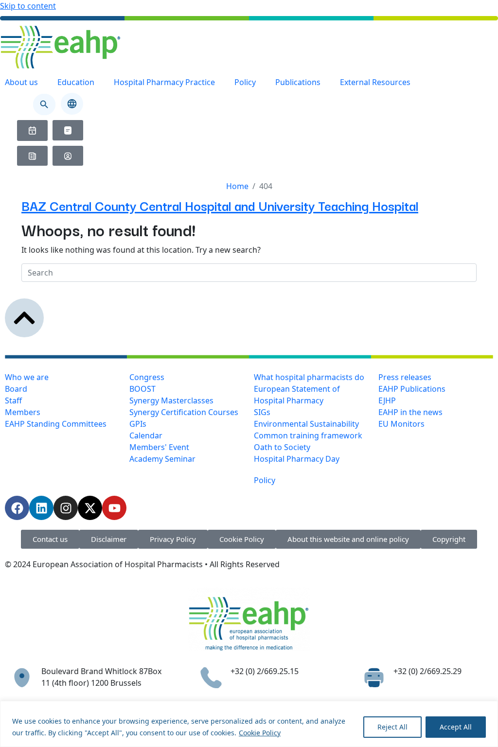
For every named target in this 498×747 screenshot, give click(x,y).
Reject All (392, 726)
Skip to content (28, 5)
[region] (249, 724)
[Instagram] (65, 508)
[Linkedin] (41, 508)
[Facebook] (17, 508)
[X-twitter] (90, 508)
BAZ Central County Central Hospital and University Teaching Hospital (219, 205)
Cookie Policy (260, 732)
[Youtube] (114, 508)
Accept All (456, 726)
